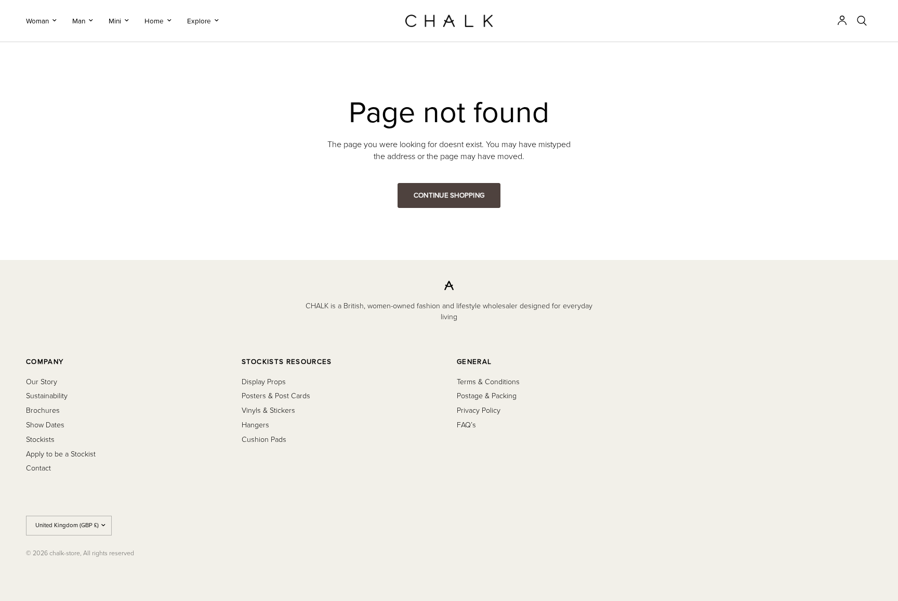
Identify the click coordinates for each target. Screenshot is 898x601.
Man (78, 20)
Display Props (264, 381)
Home (154, 20)
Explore (199, 20)
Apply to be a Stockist (61, 454)
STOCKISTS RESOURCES (287, 361)
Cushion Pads (264, 439)
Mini (115, 20)
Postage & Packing (487, 395)
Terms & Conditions (488, 381)
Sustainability (47, 395)
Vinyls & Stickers (268, 410)
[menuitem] (45, 21)
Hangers (255, 424)
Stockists (40, 439)
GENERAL (474, 361)
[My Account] (842, 21)
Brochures (43, 410)
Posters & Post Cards (276, 395)
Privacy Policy (478, 410)
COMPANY (44, 361)
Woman (37, 20)
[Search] (862, 21)
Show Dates (45, 424)
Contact (38, 468)
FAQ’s (466, 424)
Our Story (41, 381)
